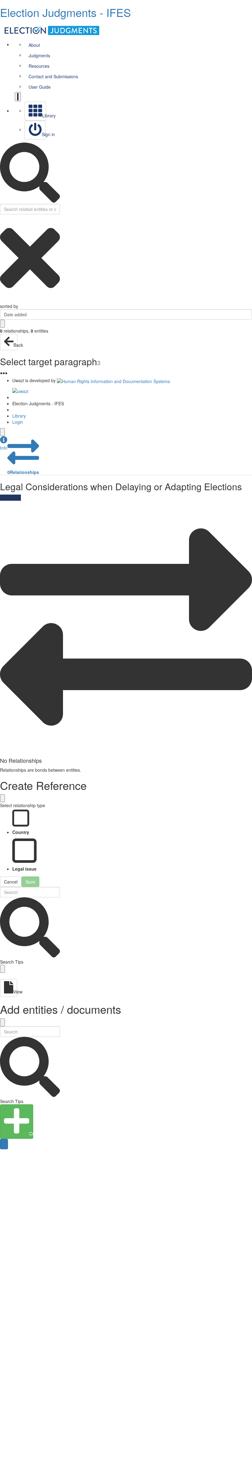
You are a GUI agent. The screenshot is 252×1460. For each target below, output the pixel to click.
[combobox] (126, 314)
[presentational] (247, 314)
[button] (3, 443)
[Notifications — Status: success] (18, 96)
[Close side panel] (2, 432)
